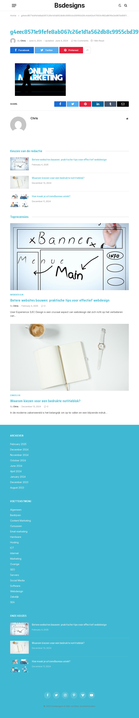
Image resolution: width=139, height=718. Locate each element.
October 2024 (18, 460)
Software (15, 585)
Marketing (15, 558)
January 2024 (18, 476)
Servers (14, 575)
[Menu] (14, 5)
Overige (14, 564)
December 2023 (19, 482)
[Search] (125, 5)
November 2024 (19, 455)
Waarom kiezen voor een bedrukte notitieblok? (58, 178)
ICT (12, 547)
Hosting (14, 542)
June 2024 (16, 465)
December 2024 (19, 449)
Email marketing (18, 531)
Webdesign (16, 294)
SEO (12, 569)
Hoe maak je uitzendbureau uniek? (51, 196)
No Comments (81, 40)
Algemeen (16, 509)
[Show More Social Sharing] (87, 50)
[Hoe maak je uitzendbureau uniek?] (19, 200)
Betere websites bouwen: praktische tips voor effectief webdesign (69, 160)
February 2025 (18, 444)
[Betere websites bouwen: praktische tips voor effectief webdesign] (19, 163)
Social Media (17, 580)
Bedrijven (15, 515)
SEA (12, 602)
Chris (23, 40)
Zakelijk (15, 395)
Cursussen (16, 526)
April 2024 (16, 471)
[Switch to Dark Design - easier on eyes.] (120, 5)
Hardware (15, 536)
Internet (14, 553)
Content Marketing (20, 520)
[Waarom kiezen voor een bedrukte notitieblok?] (19, 182)
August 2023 (17, 487)
